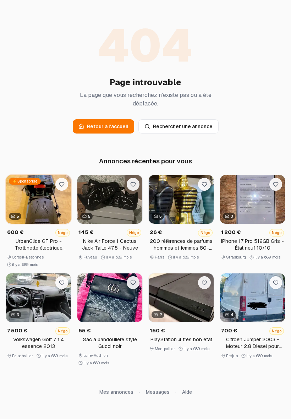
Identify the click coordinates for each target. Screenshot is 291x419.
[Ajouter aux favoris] (61, 184)
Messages (158, 392)
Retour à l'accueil (107, 126)
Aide (187, 392)
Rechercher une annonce (183, 126)
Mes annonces (116, 392)
